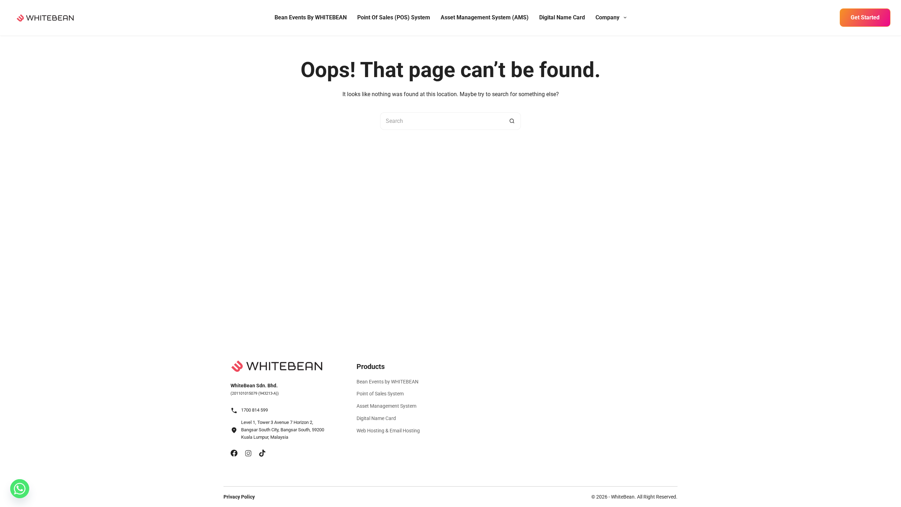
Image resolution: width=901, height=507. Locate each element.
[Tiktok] (262, 453)
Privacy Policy (239, 497)
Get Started (865, 17)
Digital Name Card (562, 17)
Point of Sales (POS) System (393, 17)
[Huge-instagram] (248, 453)
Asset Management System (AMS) (485, 17)
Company (607, 17)
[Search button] (512, 121)
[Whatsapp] (19, 488)
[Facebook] (234, 453)
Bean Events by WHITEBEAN (311, 17)
